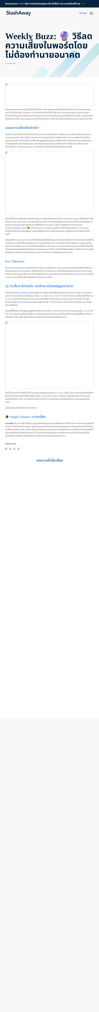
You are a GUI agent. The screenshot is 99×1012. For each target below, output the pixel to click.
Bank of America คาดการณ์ (26, 292)
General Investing (13, 228)
